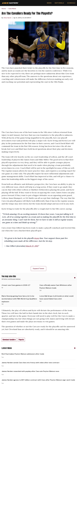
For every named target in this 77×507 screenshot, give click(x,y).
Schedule (71, 3)
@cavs (36, 238)
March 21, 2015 (32, 246)
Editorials (59, 3)
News (49, 3)
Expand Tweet (38, 268)
